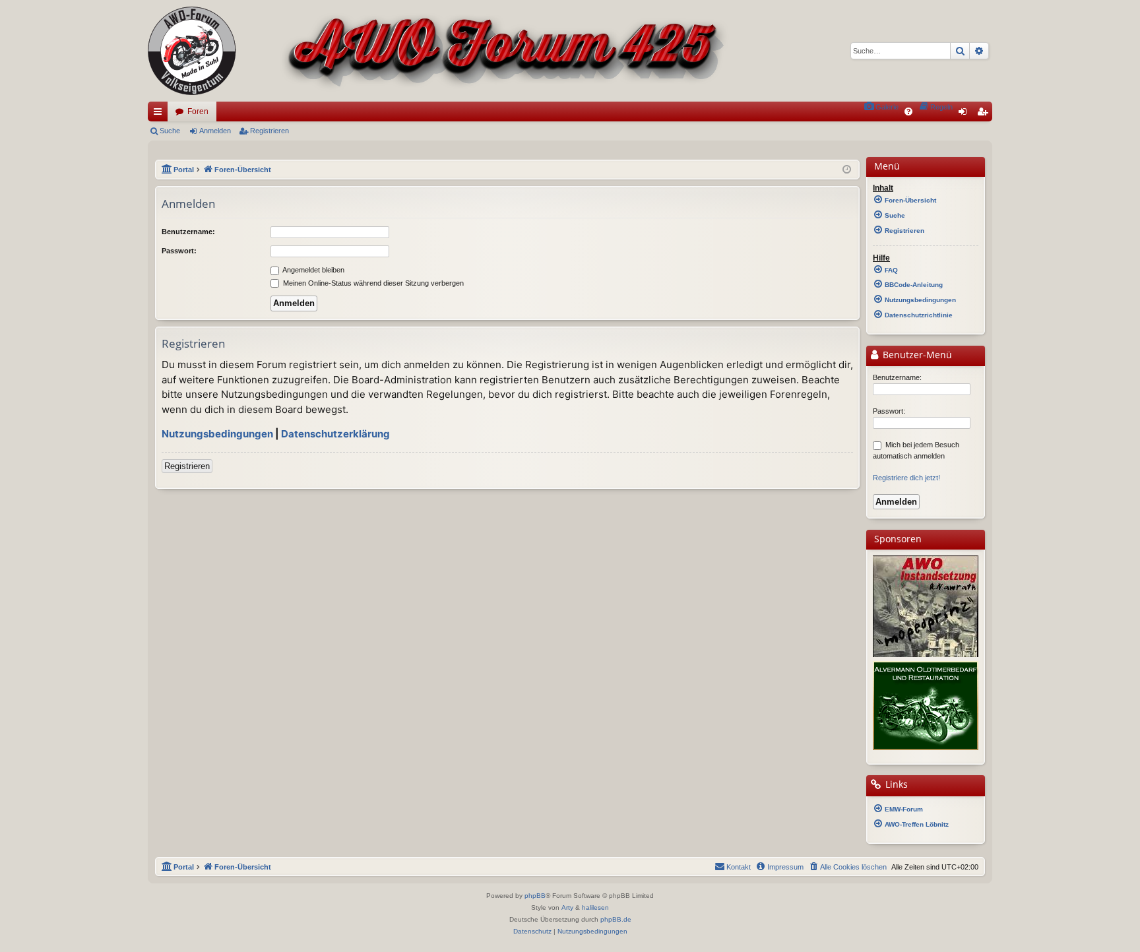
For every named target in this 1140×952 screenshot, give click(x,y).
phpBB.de (615, 919)
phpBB (535, 895)
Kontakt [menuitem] (738, 867)
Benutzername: (188, 232)
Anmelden (215, 131)
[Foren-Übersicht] (438, 51)
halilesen (595, 907)
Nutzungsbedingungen (217, 434)
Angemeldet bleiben (312, 270)
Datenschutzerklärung (335, 434)
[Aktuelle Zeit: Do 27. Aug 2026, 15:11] (846, 169)
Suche (170, 131)
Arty (567, 907)
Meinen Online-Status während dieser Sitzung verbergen (372, 283)
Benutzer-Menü (916, 355)
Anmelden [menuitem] (965, 114)
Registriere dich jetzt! (906, 478)
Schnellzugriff (160, 114)
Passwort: (179, 251)
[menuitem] (881, 107)
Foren (197, 111)
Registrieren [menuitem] (985, 114)
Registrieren (269, 131)
